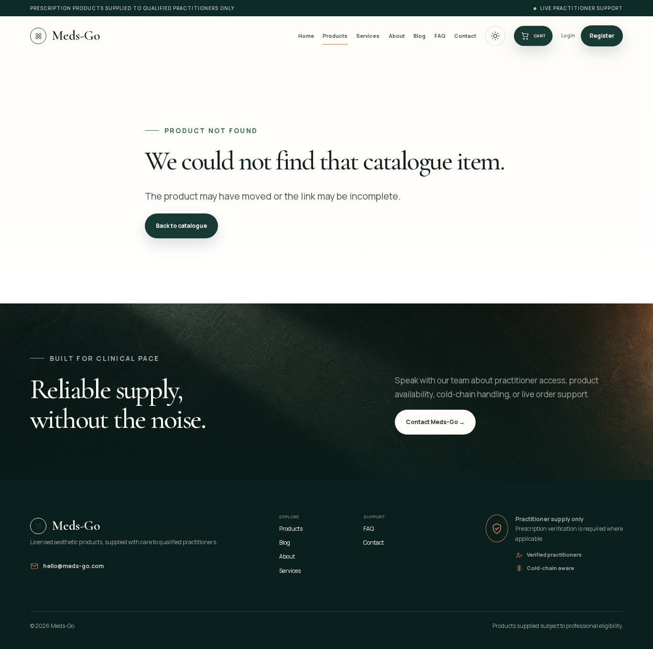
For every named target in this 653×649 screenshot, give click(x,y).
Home (306, 35)
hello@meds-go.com (73, 566)
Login (568, 35)
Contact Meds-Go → (435, 422)
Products (335, 35)
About (397, 35)
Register (601, 36)
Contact (465, 35)
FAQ (440, 35)
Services (368, 35)
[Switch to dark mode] (495, 36)
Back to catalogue (181, 226)
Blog (419, 35)
